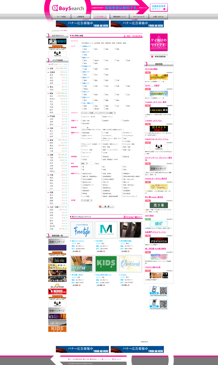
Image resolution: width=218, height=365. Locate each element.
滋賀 (51, 168)
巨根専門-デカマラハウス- (155, 232)
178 (62, 140)
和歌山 (52, 171)
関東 (51, 93)
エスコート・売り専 (88, 117)
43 (60, 157)
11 (62, 99)
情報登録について (119, 16)
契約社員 (126, 156)
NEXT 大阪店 (152, 85)
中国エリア (85, 92)
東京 (51, 96)
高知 (51, 203)
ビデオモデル (107, 135)
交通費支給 (106, 190)
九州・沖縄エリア (88, 103)
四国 (51, 192)
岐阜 (51, 148)
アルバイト (85, 156)
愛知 (51, 146)
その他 (105, 152)
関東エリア (85, 57)
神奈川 (52, 99)
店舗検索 (80, 16)
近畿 (51, 155)
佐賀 (51, 212)
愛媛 (51, 201)
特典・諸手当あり (128, 185)
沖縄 (51, 229)
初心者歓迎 (126, 193)
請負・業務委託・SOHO (110, 159)
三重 (51, 151)
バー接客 (106, 133)
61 (60, 155)
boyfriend (123, 275)
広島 (51, 186)
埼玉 (51, 102)
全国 (51, 68)
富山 (51, 131)
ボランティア (86, 152)
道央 (51, 75)
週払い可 (126, 182)
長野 (51, 122)
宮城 (51, 90)
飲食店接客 (85, 133)
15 (64, 104)
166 (62, 145)
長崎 (51, 215)
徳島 (51, 198)
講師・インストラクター (110, 150)
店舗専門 (106, 121)
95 (66, 93)
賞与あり (106, 185)
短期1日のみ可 (87, 173)
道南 (51, 80)
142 (62, 207)
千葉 (51, 104)
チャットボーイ (87, 138)
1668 (61, 68)
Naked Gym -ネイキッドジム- (157, 139)
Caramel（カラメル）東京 (155, 102)
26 (66, 157)
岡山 (51, 183)
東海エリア (85, 77)
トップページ (56, 30)
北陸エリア (85, 72)
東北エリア (85, 52)
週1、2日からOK (128, 179)
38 (60, 140)
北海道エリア (86, 46)
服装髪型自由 (107, 193)
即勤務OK (126, 173)
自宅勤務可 (126, 190)
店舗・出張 (85, 121)
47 (60, 207)
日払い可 (106, 182)
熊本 (51, 221)
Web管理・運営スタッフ (110, 144)
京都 (51, 166)
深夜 (104, 169)
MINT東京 (99, 241)
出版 (124, 138)
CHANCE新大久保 (152, 267)
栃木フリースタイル (78, 241)
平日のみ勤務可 (87, 179)
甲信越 (52, 116)
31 (64, 101)
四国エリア (85, 97)
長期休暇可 (85, 190)
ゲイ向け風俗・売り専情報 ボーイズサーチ (68, 8)
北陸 (51, 128)
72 (63, 209)
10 (62, 75)
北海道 (52, 72)
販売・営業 (126, 147)
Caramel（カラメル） (154, 121)
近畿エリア (85, 83)
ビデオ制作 (126, 141)
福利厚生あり (107, 188)
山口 (51, 189)
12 (66, 229)
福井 (51, 136)
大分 (51, 218)
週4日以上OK (86, 182)
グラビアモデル (128, 135)
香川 (51, 195)
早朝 (124, 169)
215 (62, 157)
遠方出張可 (85, 123)
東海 (51, 140)
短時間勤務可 (107, 176)
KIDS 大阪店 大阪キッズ (103, 275)
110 (59, 96)
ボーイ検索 (61, 16)
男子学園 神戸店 (77, 275)
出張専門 (126, 121)
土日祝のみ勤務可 (108, 179)
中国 (51, 175)
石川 (51, 134)
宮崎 (51, 223)
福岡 (51, 210)
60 (63, 229)
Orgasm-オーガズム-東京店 (156, 179)
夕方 (124, 167)
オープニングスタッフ (130, 196)
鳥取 (51, 178)
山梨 (51, 119)
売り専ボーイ (127, 133)
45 (66, 155)
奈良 (51, 163)
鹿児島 (52, 226)
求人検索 (100, 16)
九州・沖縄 (54, 207)
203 (65, 68)
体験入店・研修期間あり (90, 176)
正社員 (84, 159)
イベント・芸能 (87, 150)
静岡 (51, 143)
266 (62, 155)
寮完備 (84, 193)
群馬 (51, 112)
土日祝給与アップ (88, 185)
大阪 (51, 157)
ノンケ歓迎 (85, 196)
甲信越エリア (86, 66)
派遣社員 (106, 156)
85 (66, 96)
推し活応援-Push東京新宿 (155, 249)
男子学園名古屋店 (126, 241)
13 (62, 72)
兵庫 (51, 160)
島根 (51, 180)
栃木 (51, 110)
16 (63, 175)
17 (66, 145)
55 (64, 72)
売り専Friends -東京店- (154, 197)
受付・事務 (106, 147)
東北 (51, 87)
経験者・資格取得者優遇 (110, 196)
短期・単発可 (107, 173)
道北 (51, 78)
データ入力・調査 (128, 144)
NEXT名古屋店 (151, 69)
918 (62, 96)
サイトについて (139, 16)
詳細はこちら (120, 7)
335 (57, 68)
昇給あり (85, 188)
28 (60, 145)
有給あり (126, 188)
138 (58, 93)
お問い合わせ (158, 16)
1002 (62, 93)
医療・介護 (126, 150)
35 (64, 99)
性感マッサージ (108, 117)
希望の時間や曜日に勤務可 (131, 176)
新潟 (51, 124)
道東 (51, 83)
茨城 (51, 107)
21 (66, 140)
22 (64, 165)
